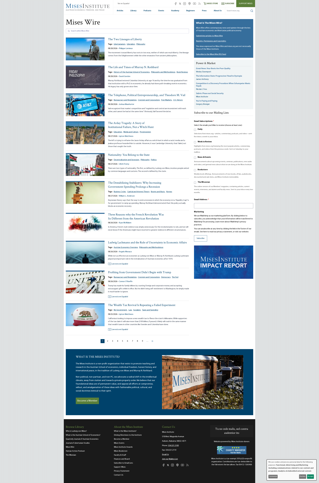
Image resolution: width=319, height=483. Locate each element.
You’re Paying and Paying (206, 101)
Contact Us (118, 475)
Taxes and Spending (150, 310)
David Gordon (124, 76)
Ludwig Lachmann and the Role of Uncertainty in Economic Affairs (147, 243)
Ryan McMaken (125, 223)
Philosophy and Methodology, (163, 72)
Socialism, (137, 310)
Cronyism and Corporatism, (149, 100)
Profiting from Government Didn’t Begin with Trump (139, 272)
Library (133, 11)
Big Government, (120, 310)
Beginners (190, 11)
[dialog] (292, 470)
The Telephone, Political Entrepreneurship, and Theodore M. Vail (146, 95)
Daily (200, 129)
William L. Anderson (127, 196)
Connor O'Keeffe (125, 282)
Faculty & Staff (120, 455)
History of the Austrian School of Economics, (132, 72)
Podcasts (147, 11)
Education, (118, 132)
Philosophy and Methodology (151, 247)
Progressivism (145, 132)
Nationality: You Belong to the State (129, 155)
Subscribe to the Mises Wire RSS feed (211, 54)
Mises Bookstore (120, 451)
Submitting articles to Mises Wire (209, 36)
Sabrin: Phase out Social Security (210, 94)
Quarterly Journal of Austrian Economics (82, 439)
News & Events (204, 157)
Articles (120, 11)
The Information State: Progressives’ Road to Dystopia (219, 76)
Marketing (199, 212)
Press (204, 11)
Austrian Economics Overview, (126, 247)
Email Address (201, 200)
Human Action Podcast (75, 451)
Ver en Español (123, 4)
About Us (218, 11)
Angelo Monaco (125, 252)
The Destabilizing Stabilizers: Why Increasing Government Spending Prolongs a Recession (134, 185)
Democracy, (166, 277)
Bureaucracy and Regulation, (125, 100)
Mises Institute (202, 97)
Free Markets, (166, 100)
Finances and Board (122, 459)
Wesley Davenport (203, 72)
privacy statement (224, 232)
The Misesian (204, 182)
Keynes (169, 192)
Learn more (219, 222)
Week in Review (205, 142)
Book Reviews (182, 72)
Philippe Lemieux (126, 48)
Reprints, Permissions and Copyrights (211, 41)
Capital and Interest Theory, (138, 192)
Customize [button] (273, 476)
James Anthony (202, 79)
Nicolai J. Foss (201, 89)
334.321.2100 (173, 446)
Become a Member (87, 401)
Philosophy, (145, 160)
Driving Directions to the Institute (128, 435)
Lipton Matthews (126, 136)
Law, (130, 310)
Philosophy (140, 44)
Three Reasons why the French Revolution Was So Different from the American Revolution (136, 217)
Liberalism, (131, 44)
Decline (302, 476)
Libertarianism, (120, 44)
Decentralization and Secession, (127, 160)
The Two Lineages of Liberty (125, 39)
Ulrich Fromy (124, 164)
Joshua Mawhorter (126, 104)
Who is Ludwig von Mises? (76, 431)
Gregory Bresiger (203, 104)
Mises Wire (70, 447)
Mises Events (119, 443)
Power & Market (205, 63)
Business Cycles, (120, 192)
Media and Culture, (131, 132)
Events (161, 11)
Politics (154, 160)
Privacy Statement (121, 471)
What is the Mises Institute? (125, 431)
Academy (175, 11)
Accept (310, 476)
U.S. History (178, 100)
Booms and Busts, (158, 192)
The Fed (175, 277)
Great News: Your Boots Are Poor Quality (213, 69)
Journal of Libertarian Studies (78, 443)
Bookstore (203, 170)
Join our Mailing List (170, 459)
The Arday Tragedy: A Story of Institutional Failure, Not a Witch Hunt (131, 125)
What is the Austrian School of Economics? (83, 435)
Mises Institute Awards (123, 447)
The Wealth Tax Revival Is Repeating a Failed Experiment (141, 305)
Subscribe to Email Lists (123, 463)
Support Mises (245, 4)
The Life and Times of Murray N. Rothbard (133, 67)
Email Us (165, 455)
